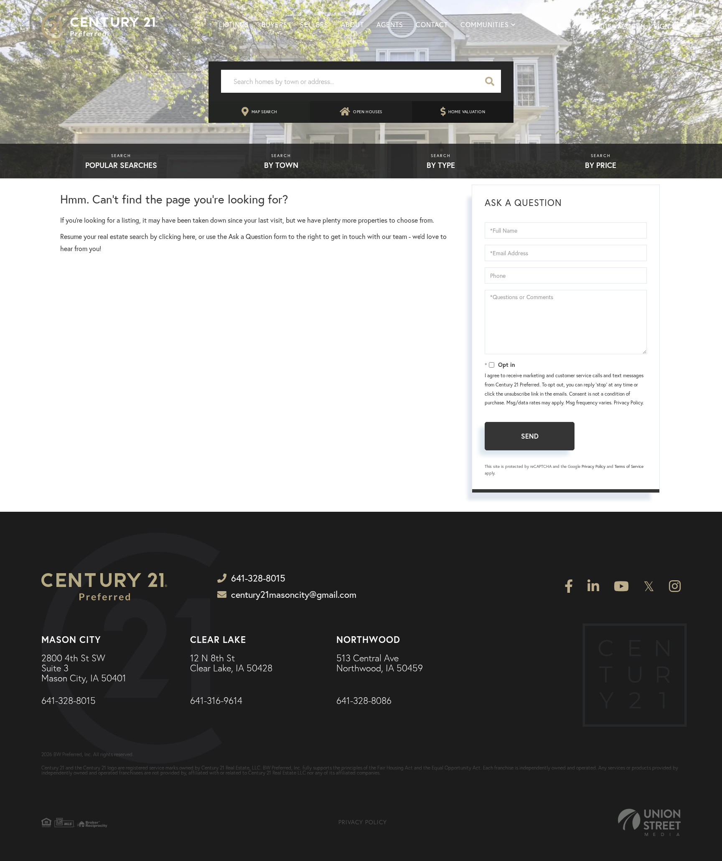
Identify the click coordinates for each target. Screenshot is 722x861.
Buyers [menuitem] (274, 24)
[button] (490, 81)
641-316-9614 (216, 701)
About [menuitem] (352, 24)
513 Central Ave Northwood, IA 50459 (379, 663)
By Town (281, 165)
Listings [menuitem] (234, 24)
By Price (600, 165)
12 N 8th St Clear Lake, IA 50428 (231, 663)
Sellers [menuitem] (314, 24)
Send (530, 436)
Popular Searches (121, 165)
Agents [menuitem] (389, 24)
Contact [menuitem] (432, 24)
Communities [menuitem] (484, 24)
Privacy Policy (628, 402)
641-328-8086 (364, 701)
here (189, 236)
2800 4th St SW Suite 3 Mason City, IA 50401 (83, 668)
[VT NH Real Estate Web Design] (649, 822)
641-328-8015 (589, 26)
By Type (441, 165)
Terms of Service (629, 466)
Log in (634, 26)
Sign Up (667, 26)
